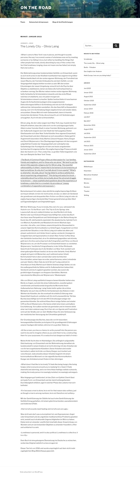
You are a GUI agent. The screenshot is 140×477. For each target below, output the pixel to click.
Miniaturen (87, 179)
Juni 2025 (87, 88)
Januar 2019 (88, 109)
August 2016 (88, 129)
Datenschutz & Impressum (38, 22)
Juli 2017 (87, 117)
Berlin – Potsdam (90, 67)
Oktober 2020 (89, 100)
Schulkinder (88, 59)
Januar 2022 (88, 92)
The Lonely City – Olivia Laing (39, 46)
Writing (86, 195)
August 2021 (88, 96)
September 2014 (90, 154)
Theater (86, 191)
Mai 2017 (87, 121)
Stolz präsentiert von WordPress (31, 472)
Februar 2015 (88, 146)
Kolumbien (87, 171)
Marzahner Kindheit (91, 175)
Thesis (22, 22)
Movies (86, 183)
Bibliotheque (88, 166)
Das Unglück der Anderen (93, 71)
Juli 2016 (87, 133)
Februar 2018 (88, 113)
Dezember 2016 (89, 125)
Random (87, 187)
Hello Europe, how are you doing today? (97, 75)
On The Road (36, 7)
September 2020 (90, 105)
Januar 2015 (88, 150)
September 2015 (90, 137)
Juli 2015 (87, 141)
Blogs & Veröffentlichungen (62, 22)
